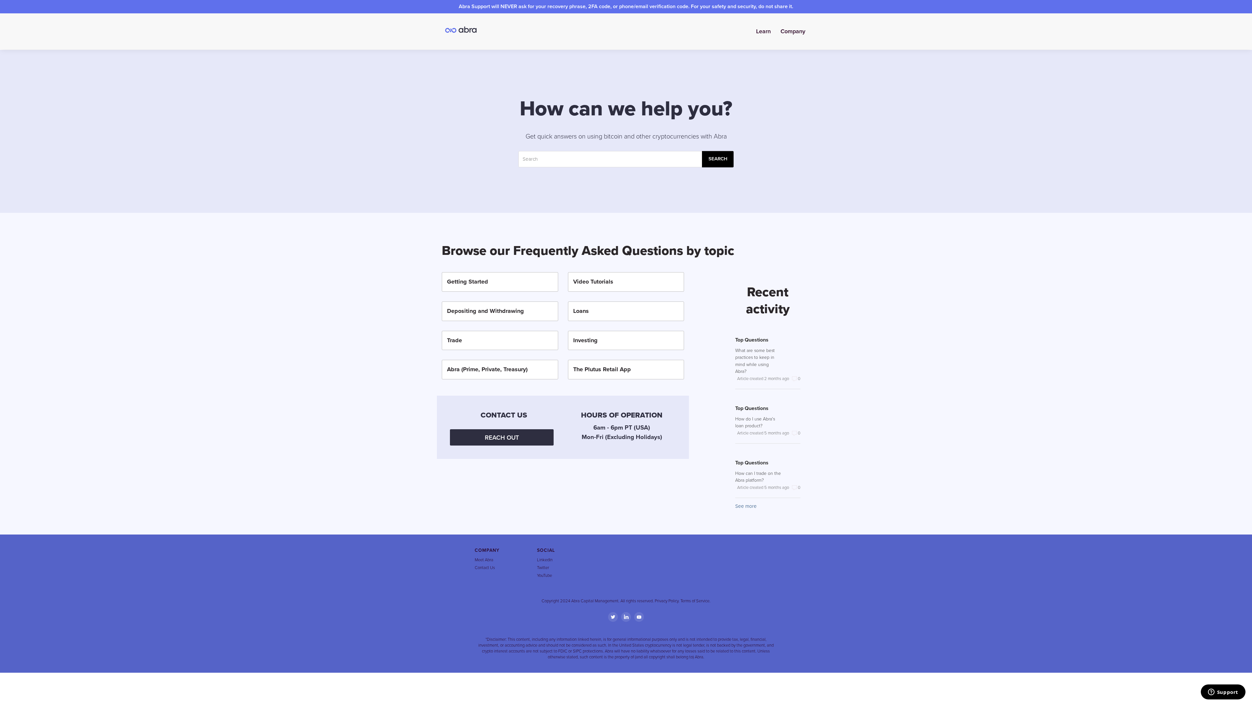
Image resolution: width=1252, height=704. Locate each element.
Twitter (543, 567)
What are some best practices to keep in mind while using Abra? (755, 361)
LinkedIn (545, 560)
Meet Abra (484, 560)
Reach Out (502, 437)
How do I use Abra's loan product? (755, 422)
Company (793, 31)
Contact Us (485, 567)
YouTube (544, 575)
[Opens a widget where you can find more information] (1222, 692)
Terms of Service (694, 601)
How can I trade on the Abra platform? (758, 477)
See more (746, 506)
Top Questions (751, 340)
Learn (763, 31)
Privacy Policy (666, 601)
